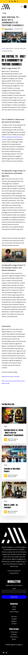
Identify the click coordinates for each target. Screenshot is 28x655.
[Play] (5, 260)
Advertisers (14, 637)
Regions (14, 621)
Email (14, 588)
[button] (25, 6)
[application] (14, 255)
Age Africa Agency (8, 29)
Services (14, 616)
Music (14, 639)
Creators (14, 634)
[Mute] (20, 260)
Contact (14, 623)
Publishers (14, 632)
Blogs (4, 13)
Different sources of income (10, 376)
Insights (14, 619)
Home (3, 48)
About (14, 609)
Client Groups (14, 611)
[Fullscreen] (22, 260)
